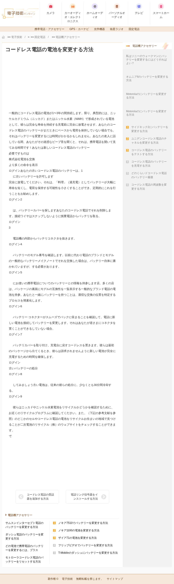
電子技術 (16, 37)
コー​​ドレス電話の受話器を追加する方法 (40, 496)
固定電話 (39, 37)
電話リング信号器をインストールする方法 (84, 496)
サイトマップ (115, 578)
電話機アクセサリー (68, 37)
